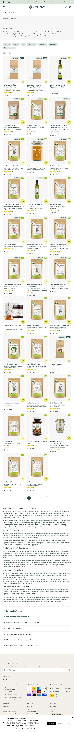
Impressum (53, 706)
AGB (51, 711)
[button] (69, 7)
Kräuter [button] (15, 44)
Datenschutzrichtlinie (23, 729)
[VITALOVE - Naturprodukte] (37, 7)
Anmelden (29, 706)
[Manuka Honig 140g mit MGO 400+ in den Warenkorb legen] (22, 322)
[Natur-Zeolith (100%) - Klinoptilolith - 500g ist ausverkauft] (46, 82)
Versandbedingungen (33, 711)
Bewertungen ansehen (9, 711)
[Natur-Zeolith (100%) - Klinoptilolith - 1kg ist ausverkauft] (22, 82)
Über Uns (5, 709)
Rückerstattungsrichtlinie (34, 714)
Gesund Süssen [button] (9, 48)
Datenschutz (54, 709)
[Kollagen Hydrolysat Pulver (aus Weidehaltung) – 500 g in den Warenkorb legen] (69, 122)
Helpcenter (6, 706)
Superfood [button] (42, 44)
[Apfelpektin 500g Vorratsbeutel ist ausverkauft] (69, 361)
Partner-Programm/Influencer (11, 714)
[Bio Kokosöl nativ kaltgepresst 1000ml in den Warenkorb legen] (69, 438)
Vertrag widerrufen (56, 714)
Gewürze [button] (7, 44)
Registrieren (30, 709)
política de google (35, 729)
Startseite (5, 18)
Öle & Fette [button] (31, 44)
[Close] (72, 717)
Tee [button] (23, 44)
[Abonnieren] (69, 670)
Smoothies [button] (53, 44)
